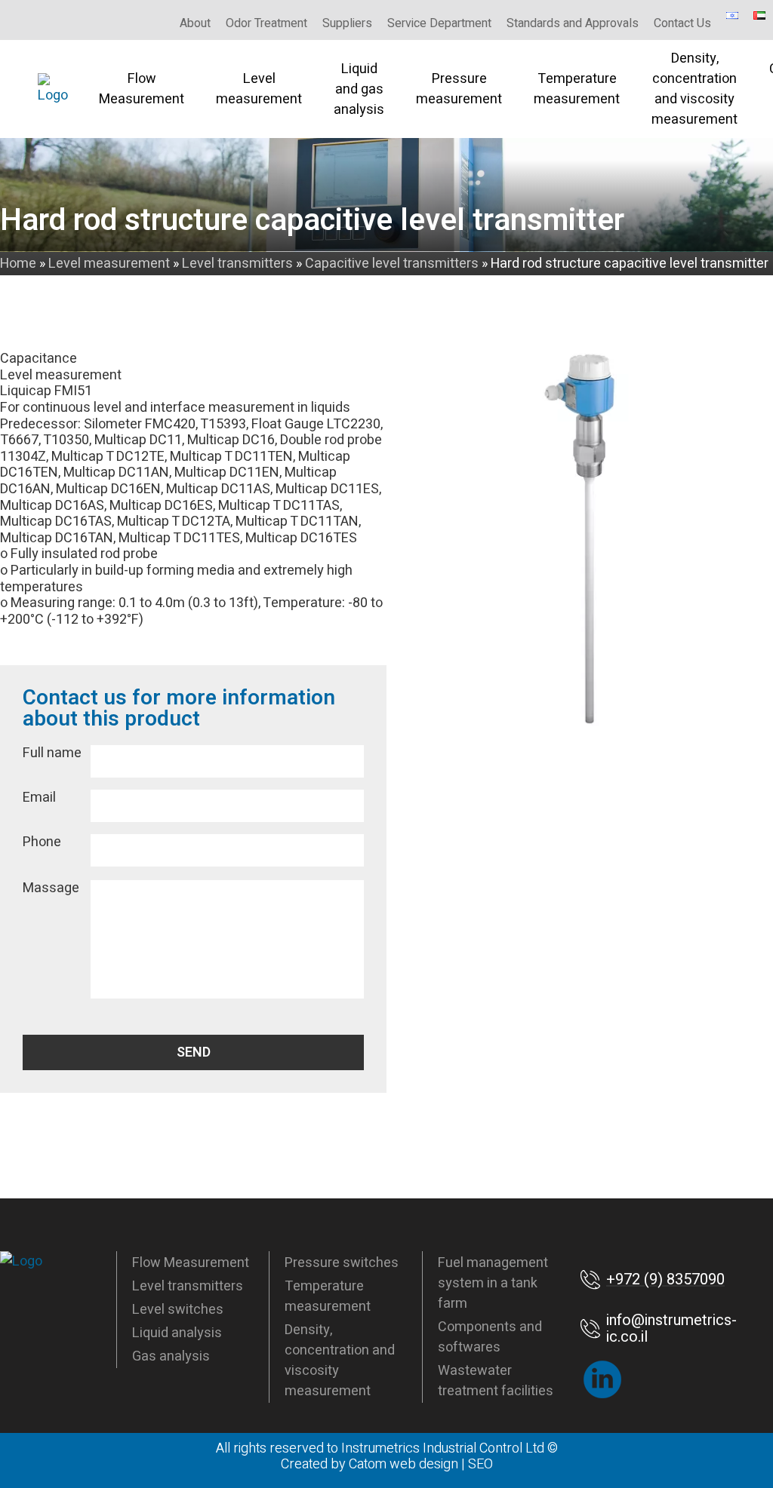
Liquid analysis (177, 1333)
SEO (480, 1464)
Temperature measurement (577, 89)
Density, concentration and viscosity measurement (694, 89)
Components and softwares (490, 1337)
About (195, 23)
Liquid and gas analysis (359, 89)
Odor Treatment (266, 23)
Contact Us (682, 23)
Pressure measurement (459, 89)
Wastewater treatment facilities (495, 1381)
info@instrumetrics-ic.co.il (671, 1328)
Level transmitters (187, 1286)
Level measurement (259, 89)
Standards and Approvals (573, 23)
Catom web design (403, 1464)
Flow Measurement (141, 89)
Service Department (439, 23)
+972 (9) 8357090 (665, 1279)
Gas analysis (171, 1356)
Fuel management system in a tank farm (493, 1283)
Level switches (177, 1309)
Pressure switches (342, 1263)
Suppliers (347, 23)
